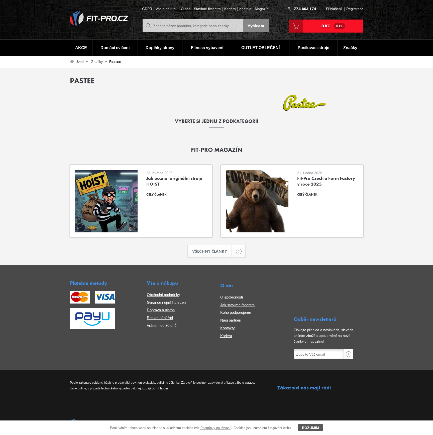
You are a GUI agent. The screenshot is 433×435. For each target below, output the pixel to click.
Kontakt (245, 9)
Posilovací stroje (313, 48)
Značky (350, 48)
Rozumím (310, 428)
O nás (185, 9)
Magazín (262, 9)
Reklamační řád (160, 318)
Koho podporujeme (235, 312)
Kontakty (227, 328)
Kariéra (230, 9)
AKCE (81, 48)
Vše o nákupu (166, 9)
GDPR (147, 9)
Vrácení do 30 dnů (161, 325)
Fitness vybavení (207, 48)
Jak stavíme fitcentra (237, 305)
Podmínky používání (215, 428)
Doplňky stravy (160, 48)
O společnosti (231, 297)
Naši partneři (230, 320)
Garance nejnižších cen (166, 302)
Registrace (354, 9)
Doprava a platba (161, 310)
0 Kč (332, 26)
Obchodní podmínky (163, 295)
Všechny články (209, 251)
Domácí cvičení (115, 48)
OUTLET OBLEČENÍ (260, 48)
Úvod (79, 62)
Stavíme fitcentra (207, 9)
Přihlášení (334, 9)
